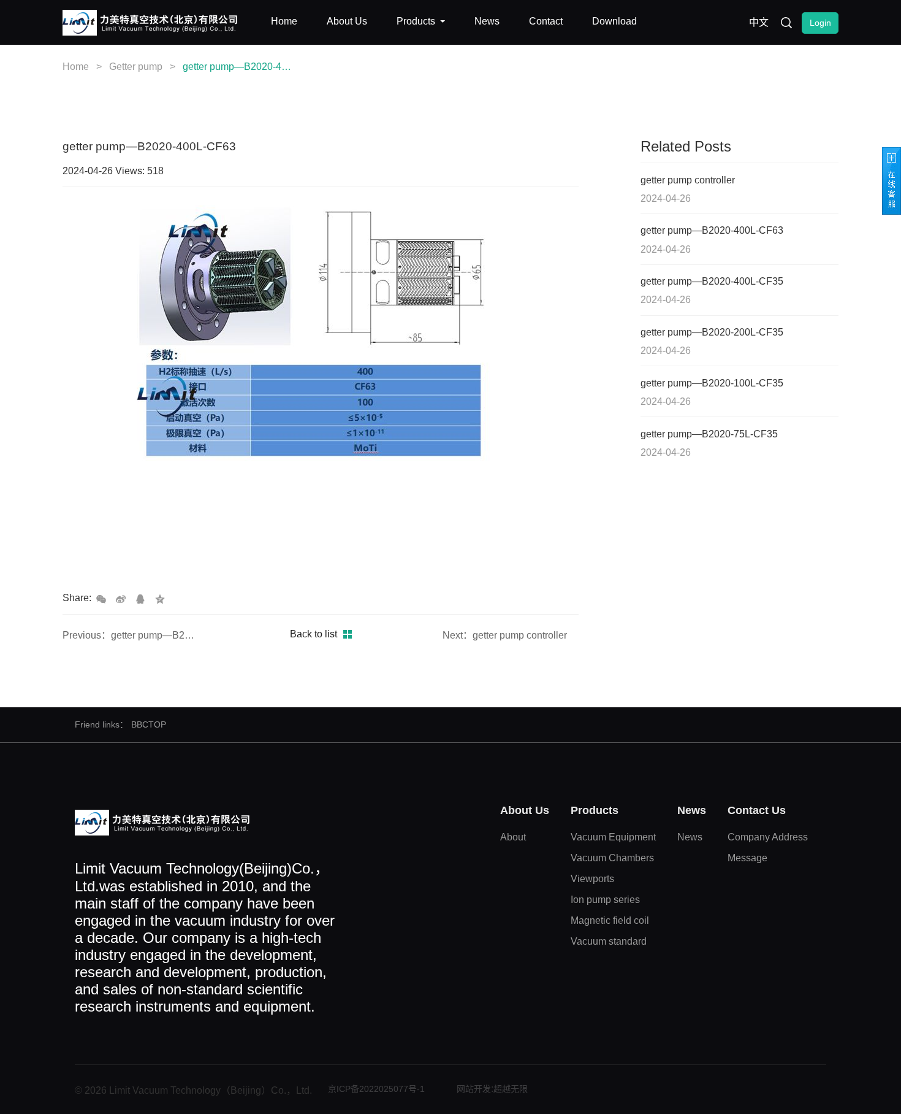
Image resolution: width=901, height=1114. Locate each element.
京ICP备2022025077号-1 (376, 1089)
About (513, 837)
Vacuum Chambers (612, 858)
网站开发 (474, 1089)
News (689, 837)
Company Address (768, 837)
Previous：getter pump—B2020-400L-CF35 (131, 635)
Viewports (592, 879)
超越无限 (510, 1089)
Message (747, 858)
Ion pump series (605, 899)
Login (820, 23)
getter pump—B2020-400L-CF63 (237, 66)
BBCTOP (148, 724)
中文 (759, 22)
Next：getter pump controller (505, 635)
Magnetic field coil (610, 920)
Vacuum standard (609, 941)
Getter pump (135, 66)
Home (76, 66)
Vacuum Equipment (613, 837)
